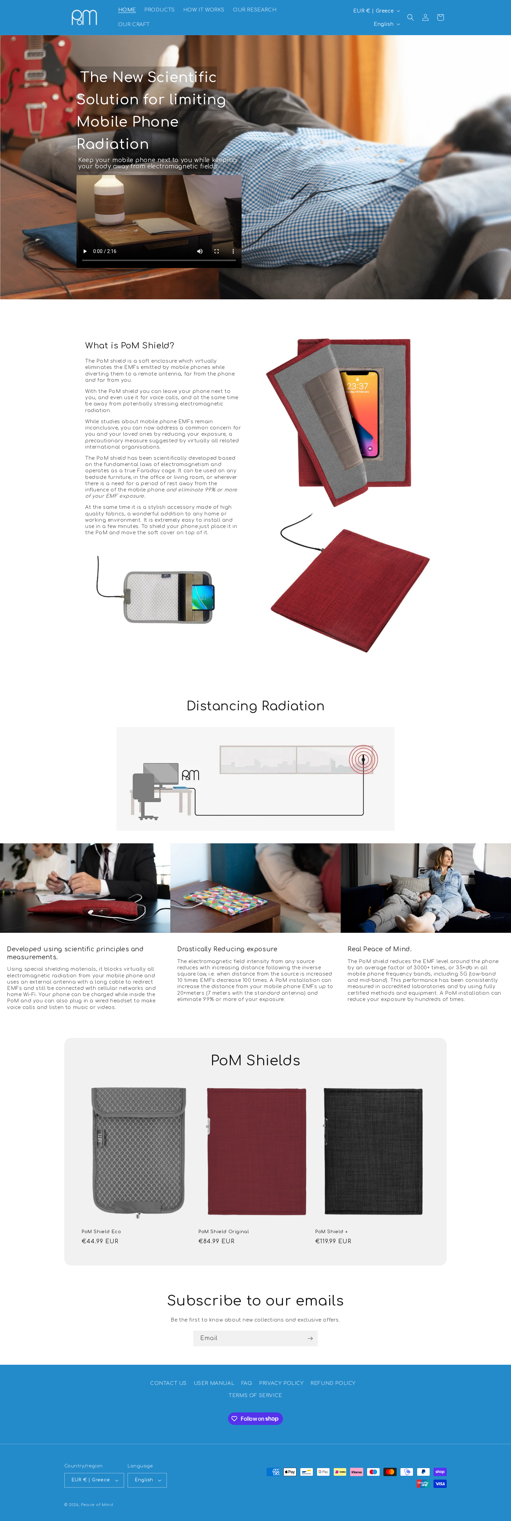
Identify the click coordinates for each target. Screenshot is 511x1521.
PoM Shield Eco (101, 1231)
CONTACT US (168, 1383)
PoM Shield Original (223, 1231)
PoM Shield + (331, 1231)
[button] (410, 17)
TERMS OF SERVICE (255, 1395)
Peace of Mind (97, 1505)
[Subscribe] (310, 1338)
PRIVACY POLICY (281, 1383)
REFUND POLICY (333, 1383)
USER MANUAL (214, 1383)
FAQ (246, 1383)
